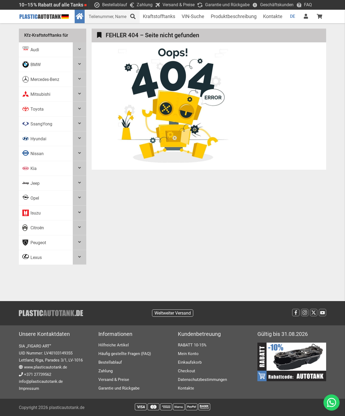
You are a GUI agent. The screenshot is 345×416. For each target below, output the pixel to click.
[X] (313, 312)
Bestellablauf (110, 362)
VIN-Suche (193, 16)
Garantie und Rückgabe (119, 388)
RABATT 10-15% (192, 345)
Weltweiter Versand (172, 313)
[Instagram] (304, 312)
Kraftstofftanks (159, 16)
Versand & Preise (113, 379)
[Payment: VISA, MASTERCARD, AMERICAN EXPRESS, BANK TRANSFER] (172, 406)
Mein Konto (188, 353)
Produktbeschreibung (234, 16)
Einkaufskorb (190, 362)
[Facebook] (295, 312)
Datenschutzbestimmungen (202, 379)
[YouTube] (322, 312)
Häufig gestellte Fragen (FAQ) (124, 353)
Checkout (186, 371)
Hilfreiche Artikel (113, 345)
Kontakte (272, 16)
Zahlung (105, 371)
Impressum (29, 388)
